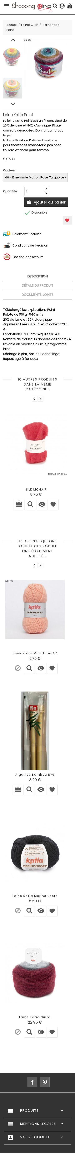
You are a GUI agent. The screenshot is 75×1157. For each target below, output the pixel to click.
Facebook (32, 1082)
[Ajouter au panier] (19, 504)
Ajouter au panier (49, 202)
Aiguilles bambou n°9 (35, 775)
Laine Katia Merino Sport (34, 896)
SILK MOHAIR (36, 489)
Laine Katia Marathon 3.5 (35, 653)
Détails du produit (37, 285)
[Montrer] (30, 504)
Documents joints (38, 294)
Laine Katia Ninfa (35, 1017)
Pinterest (44, 1082)
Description (38, 276)
